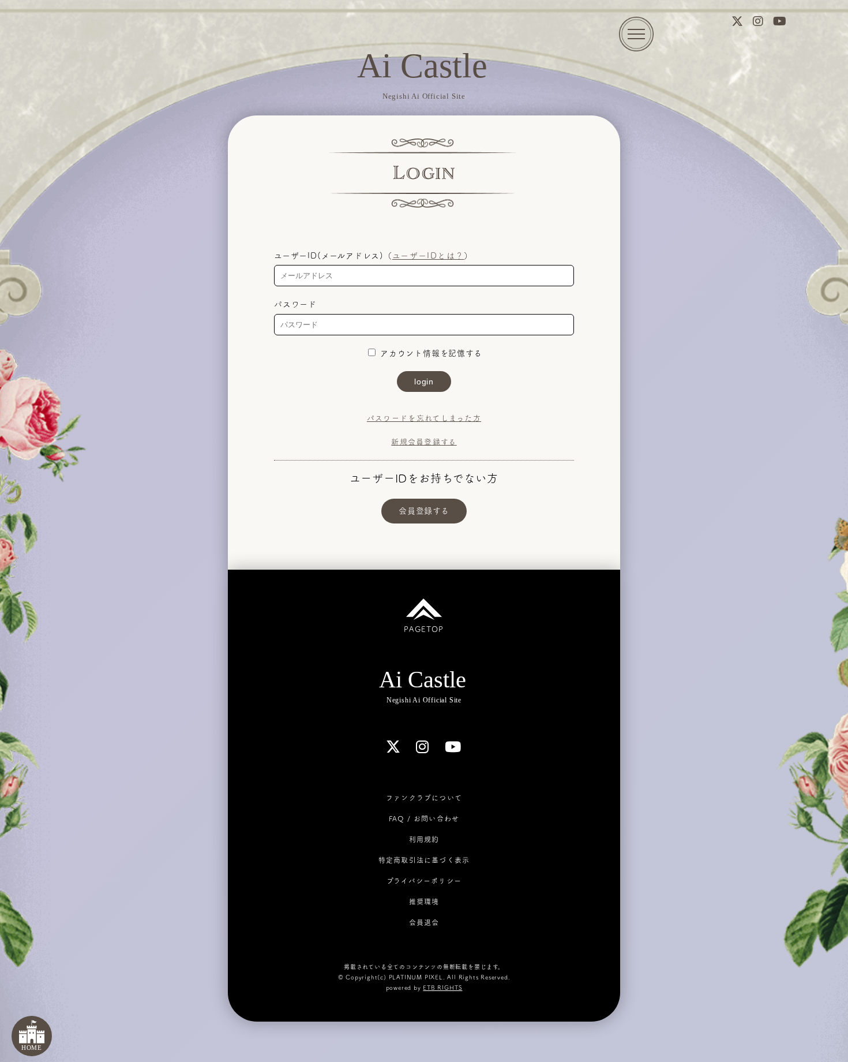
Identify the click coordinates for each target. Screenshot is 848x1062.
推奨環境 (424, 901)
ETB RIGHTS (442, 987)
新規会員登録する (423, 442)
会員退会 (424, 922)
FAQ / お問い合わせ (424, 818)
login (424, 381)
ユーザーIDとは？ (428, 256)
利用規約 (424, 839)
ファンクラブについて (424, 797)
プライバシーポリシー (424, 880)
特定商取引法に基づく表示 (424, 860)
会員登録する (424, 511)
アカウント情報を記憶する (429, 353)
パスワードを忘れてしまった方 (424, 418)
